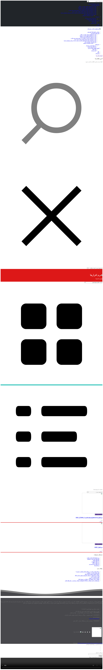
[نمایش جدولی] (51, 384)
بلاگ (98, 24)
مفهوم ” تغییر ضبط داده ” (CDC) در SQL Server (88, 579)
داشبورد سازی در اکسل (94, 578)
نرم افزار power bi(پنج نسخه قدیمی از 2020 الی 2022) (89, 517)
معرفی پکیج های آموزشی (93, 3)
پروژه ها (97, 16)
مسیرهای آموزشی (95, 5)
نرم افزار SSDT (98, 547)
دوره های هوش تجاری (91, 19)
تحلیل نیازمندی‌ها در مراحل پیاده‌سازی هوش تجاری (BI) (87, 575)
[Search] (87, 492)
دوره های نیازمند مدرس (94, 564)
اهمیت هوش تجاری (95, 576)
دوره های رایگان (95, 563)
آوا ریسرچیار (93, 23)
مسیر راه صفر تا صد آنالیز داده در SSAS (87, 9)
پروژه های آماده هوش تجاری (93, 557)
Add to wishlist (98, 514)
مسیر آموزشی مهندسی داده (90, 14)
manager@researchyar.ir (94, 618)
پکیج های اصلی (96, 560)
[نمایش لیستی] (51, 487)
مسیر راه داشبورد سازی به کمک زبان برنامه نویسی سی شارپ (82, 10)
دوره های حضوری (95, 561)
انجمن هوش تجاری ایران (94, 20)
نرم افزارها (96, 565)
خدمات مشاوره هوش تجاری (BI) (92, 574)
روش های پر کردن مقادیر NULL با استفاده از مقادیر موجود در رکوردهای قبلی (82, 580)
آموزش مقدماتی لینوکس (87, 15)
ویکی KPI (94, 21)
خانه (101, 278)
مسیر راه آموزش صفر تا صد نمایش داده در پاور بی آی (84, 11)
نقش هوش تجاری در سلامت (93, 573)
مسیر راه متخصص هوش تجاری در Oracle (87, 7)
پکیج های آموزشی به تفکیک (93, 559)
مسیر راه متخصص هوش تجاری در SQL (87, 6)
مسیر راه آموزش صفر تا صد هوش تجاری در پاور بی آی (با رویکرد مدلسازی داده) (78, 12)
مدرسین (97, 25)
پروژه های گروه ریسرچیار (90, 18)
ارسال (100, 655)
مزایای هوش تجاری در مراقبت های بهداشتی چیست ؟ (87, 571)
